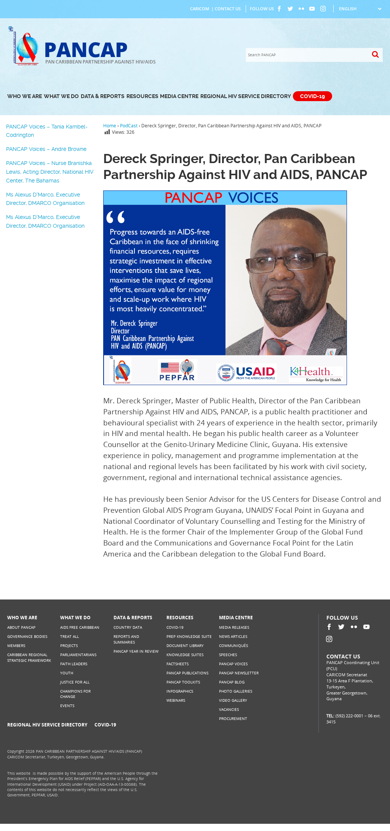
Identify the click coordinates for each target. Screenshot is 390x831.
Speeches (228, 654)
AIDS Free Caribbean (79, 627)
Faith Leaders (73, 663)
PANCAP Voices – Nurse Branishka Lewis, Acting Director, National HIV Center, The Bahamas (50, 171)
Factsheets (177, 663)
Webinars (175, 700)
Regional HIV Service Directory (245, 96)
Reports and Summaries (126, 639)
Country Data (127, 627)
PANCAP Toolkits (183, 682)
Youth (66, 673)
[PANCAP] (25, 64)
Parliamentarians (78, 654)
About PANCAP (21, 627)
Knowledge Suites (184, 654)
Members (16, 645)
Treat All (69, 636)
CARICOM (199, 8)
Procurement (233, 718)
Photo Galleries (235, 691)
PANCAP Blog (232, 682)
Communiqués (233, 645)
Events (67, 705)
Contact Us (228, 8)
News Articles (233, 636)
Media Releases (234, 627)
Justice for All (75, 682)
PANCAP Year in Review (135, 651)
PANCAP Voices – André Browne (46, 149)
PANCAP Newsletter (239, 673)
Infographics (179, 691)
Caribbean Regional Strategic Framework (29, 657)
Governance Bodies (27, 636)
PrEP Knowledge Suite (189, 636)
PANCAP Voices (233, 663)
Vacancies (229, 709)
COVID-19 (312, 96)
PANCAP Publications (187, 673)
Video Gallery (233, 700)
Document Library (185, 645)
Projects (69, 645)
